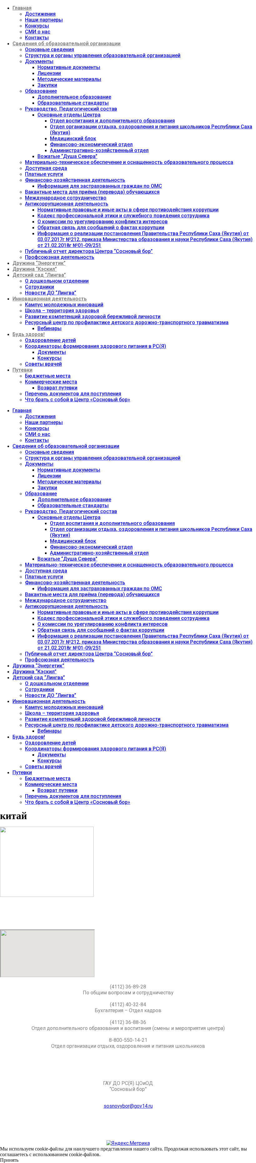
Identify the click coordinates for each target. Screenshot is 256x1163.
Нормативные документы (68, 67)
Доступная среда (46, 168)
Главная (22, 8)
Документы (39, 61)
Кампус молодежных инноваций (64, 305)
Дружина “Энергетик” (39, 263)
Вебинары (49, 328)
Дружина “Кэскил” (34, 269)
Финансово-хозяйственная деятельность (75, 180)
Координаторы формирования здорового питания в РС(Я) (95, 346)
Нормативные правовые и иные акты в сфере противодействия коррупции (128, 210)
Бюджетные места (48, 376)
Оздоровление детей (50, 340)
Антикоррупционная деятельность (66, 204)
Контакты (37, 38)
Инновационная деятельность (49, 299)
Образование (41, 91)
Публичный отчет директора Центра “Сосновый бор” (89, 251)
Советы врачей (43, 364)
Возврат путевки (57, 388)
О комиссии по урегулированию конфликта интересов (102, 222)
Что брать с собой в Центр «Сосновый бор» (77, 400)
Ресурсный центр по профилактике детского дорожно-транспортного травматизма (127, 322)
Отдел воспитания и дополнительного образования (112, 121)
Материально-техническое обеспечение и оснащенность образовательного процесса (129, 162)
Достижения (40, 14)
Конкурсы (37, 26)
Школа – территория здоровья (62, 311)
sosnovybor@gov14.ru (128, 1106)
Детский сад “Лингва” (39, 275)
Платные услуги (44, 174)
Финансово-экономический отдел (91, 144)
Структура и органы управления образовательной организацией (102, 55)
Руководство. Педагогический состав (71, 109)
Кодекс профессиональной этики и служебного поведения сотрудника (123, 216)
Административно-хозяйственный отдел (99, 150)
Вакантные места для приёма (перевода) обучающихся (92, 192)
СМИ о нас (37, 32)
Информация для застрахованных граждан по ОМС (99, 186)
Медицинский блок (73, 138)
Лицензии (49, 73)
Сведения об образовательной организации (66, 44)
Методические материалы (69, 79)
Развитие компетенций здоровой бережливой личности (92, 316)
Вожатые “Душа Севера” (67, 156)
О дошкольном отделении (57, 281)
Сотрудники (39, 287)
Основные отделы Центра (69, 115)
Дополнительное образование (74, 97)
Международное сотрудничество (65, 198)
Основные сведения (49, 49)
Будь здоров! (28, 334)
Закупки (47, 85)
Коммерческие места (51, 382)
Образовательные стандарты (73, 103)
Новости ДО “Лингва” (50, 293)
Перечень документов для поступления (73, 394)
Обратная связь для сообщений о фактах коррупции (100, 227)
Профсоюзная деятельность (59, 257)
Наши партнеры (44, 20)
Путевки (22, 370)
